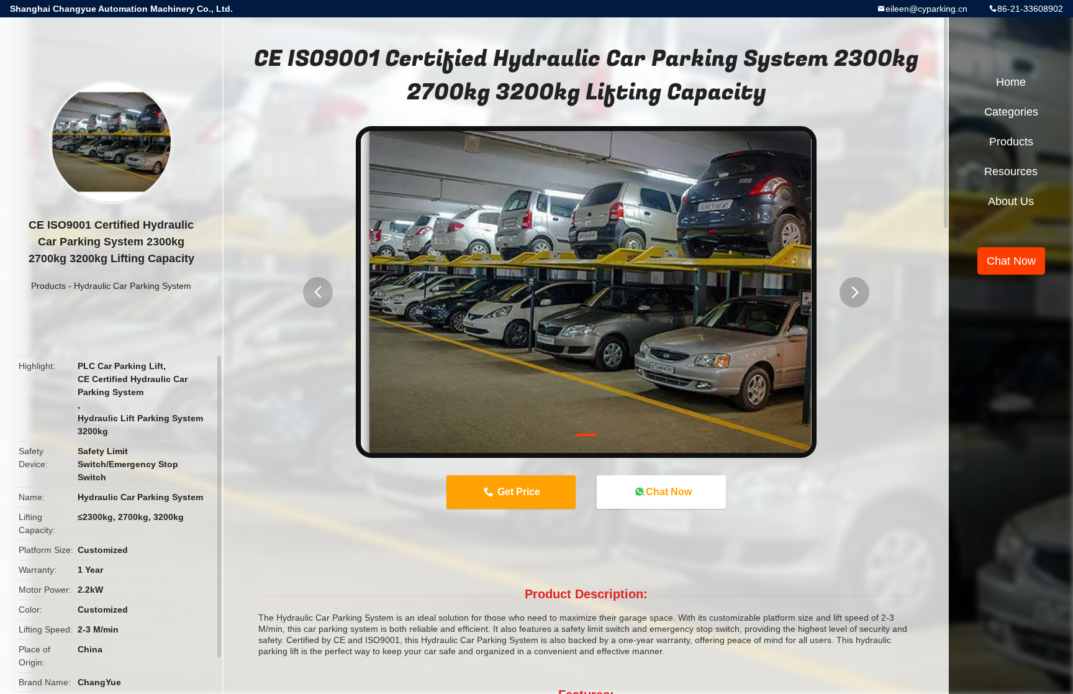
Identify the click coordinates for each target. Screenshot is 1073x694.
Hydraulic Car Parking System (132, 286)
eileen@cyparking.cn (926, 9)
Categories (1011, 112)
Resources (1011, 171)
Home (1011, 82)
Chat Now (669, 491)
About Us (1011, 201)
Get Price (518, 491)
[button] (318, 292)
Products (48, 286)
